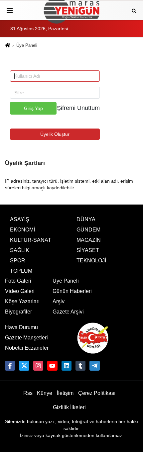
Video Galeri (20, 291)
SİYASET (87, 250)
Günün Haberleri (72, 291)
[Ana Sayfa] (7, 46)
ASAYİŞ (19, 219)
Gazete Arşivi (68, 312)
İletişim (65, 393)
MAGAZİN (88, 240)
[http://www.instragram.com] (38, 366)
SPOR (17, 260)
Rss (28, 393)
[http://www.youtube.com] (52, 366)
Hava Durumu (21, 327)
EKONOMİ (22, 229)
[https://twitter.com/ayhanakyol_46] (24, 366)
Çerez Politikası (96, 393)
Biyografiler (18, 312)
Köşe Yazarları (22, 301)
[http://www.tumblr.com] (80, 366)
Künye (44, 393)
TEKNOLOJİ (91, 260)
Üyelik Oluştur (55, 134)
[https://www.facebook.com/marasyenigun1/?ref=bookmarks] (10, 366)
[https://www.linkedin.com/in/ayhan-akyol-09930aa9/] (67, 366)
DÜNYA (85, 219)
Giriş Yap (33, 108)
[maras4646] (94, 366)
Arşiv (59, 301)
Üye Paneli (66, 281)
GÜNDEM (88, 229)
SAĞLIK (19, 250)
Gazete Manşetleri (26, 337)
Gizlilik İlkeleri (69, 407)
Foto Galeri (18, 281)
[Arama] (134, 10)
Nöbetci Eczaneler (27, 348)
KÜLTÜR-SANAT (30, 240)
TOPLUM (21, 271)
